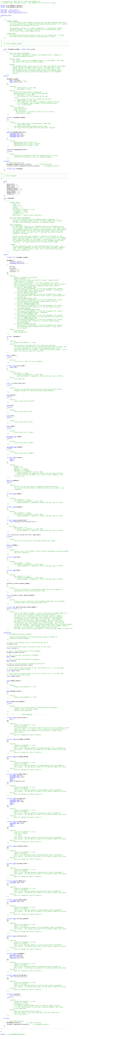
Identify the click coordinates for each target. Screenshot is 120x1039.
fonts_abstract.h (14, 11)
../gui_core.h (13, 10)
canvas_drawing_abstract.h (17, 12)
